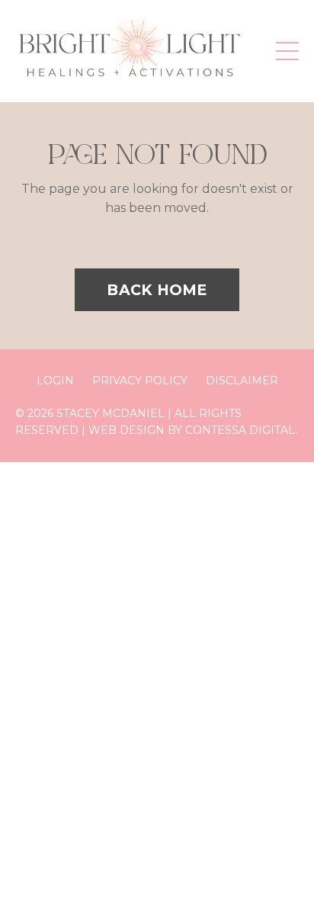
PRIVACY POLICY (139, 380)
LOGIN (55, 380)
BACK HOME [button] (157, 290)
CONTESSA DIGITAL (240, 430)
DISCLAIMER (242, 380)
